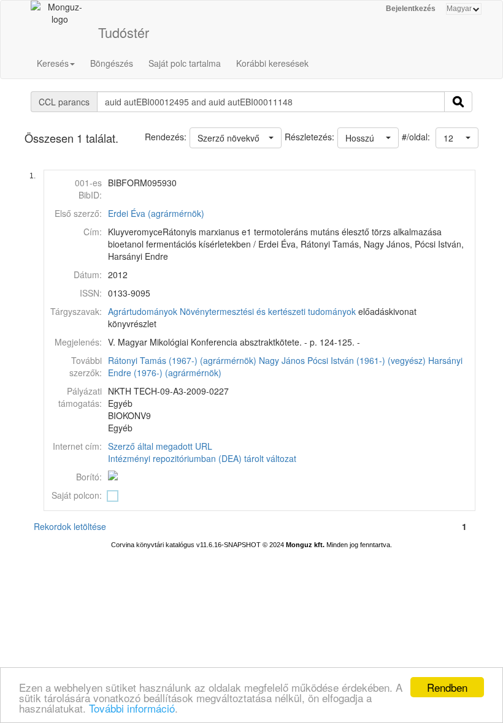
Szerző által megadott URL (160, 446)
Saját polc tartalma (184, 63)
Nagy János (282, 360)
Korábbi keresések (272, 63)
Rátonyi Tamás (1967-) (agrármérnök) (182, 360)
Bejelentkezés (411, 8)
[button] (457, 137)
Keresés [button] (53, 63)
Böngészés (111, 63)
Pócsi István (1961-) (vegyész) (366, 360)
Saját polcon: (77, 495)
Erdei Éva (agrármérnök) (156, 213)
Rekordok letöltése (70, 526)
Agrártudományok (142, 311)
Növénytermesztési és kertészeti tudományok (268, 311)
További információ (132, 708)
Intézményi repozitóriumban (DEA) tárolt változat (202, 458)
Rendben (447, 687)
